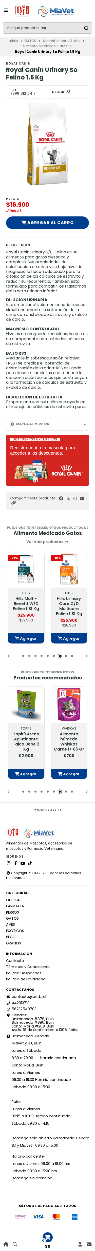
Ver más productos (45, 541)
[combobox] (47, 28)
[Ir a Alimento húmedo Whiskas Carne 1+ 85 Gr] (69, 705)
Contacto (15, 960)
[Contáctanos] (89, 1244)
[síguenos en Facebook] (15, 863)
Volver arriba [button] (49, 810)
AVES (10, 924)
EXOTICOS (15, 931)
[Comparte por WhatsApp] (75, 498)
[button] (13, 503)
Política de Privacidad (26, 979)
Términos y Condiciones (28, 966)
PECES (11, 937)
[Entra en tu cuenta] (80, 1244)
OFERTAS (14, 900)
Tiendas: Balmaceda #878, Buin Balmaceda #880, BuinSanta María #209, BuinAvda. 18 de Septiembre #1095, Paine (45, 1022)
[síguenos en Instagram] (8, 863)
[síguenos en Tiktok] (29, 863)
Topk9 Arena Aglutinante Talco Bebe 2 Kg (26, 742)
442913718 (21, 1003)
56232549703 (24, 1009)
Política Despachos (24, 973)
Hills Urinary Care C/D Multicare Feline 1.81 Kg (69, 606)
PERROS (12, 912)
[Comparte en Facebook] (61, 498)
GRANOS (13, 943)
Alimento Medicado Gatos (45, 46)
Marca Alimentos (32, 424)
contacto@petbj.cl (29, 996)
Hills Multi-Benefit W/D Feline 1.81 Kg (26, 603)
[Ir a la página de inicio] (6, 1244)
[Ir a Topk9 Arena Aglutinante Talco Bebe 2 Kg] (26, 705)
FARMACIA (15, 906)
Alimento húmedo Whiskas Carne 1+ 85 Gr (69, 742)
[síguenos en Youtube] (22, 863)
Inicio (13, 40)
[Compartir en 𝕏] (68, 498)
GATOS (30, 40)
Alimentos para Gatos (61, 40)
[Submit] (86, 28)
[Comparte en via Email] (82, 498)
